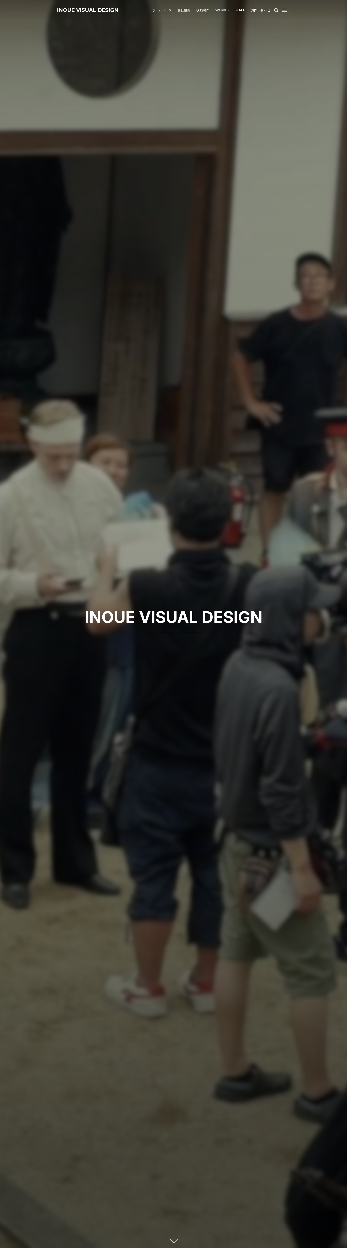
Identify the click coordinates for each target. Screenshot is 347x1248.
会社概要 (184, 10)
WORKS (222, 10)
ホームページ (161, 10)
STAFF (240, 10)
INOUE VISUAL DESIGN (87, 10)
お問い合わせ (260, 10)
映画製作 (202, 10)
